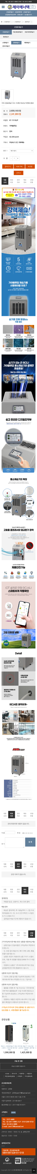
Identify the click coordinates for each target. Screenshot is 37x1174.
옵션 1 (5, 150)
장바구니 (8, 166)
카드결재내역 (28, 1076)
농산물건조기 (28, 14)
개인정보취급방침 (10, 1076)
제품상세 (4, 181)
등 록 (30, 842)
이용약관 (21, 1073)
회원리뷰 (11, 181)
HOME (7, 1073)
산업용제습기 (10, 12)
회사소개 (14, 1073)
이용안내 (29, 1073)
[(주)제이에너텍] (18, 6)
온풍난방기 (20, 14)
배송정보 (25, 181)
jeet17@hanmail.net (23, 1093)
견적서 (18, 173)
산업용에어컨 (18, 12)
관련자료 (18, 181)
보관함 (30, 166)
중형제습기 (27, 21)
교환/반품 (31, 181)
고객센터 (19, 1076)
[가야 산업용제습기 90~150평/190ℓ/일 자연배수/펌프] (18, 65)
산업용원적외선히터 (10, 14)
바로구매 (19, 166)
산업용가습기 (27, 12)
